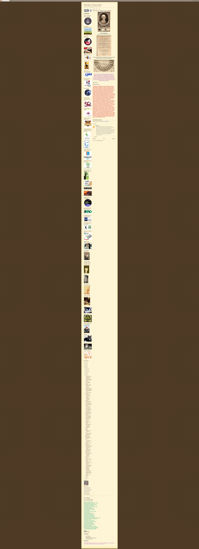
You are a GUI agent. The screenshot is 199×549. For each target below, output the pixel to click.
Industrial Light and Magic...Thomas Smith (88, 379)
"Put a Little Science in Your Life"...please (88, 471)
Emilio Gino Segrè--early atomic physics (88, 401)
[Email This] (102, 121)
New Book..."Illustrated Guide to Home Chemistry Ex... (88, 450)
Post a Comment (95, 136)
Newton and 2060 (87, 436)
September (87, 371)
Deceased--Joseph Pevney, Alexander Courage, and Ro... (88, 473)
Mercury (86, 485)
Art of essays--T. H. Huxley (87, 456)
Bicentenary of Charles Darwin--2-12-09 (88, 385)
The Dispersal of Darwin (89, 538)
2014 (85, 361)
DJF (96, 125)
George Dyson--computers (87, 387)
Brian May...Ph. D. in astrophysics (87, 444)
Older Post (113, 138)
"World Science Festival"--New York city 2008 (88, 465)
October (87, 370)
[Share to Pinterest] (108, 121)
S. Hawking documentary (88, 412)
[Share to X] (105, 121)
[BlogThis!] (104, 121)
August (86, 372)
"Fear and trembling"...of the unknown (88, 410)
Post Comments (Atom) (100, 140)
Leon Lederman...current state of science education (88, 447)
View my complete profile (87, 494)
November (87, 369)
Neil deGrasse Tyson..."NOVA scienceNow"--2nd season (88, 395)
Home (104, 138)
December (87, 368)
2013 (85, 362)
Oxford (86, 428)
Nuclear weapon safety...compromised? (88, 453)
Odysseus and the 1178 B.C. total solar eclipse (88, 403)
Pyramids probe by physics (87, 419)
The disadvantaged (87, 466)
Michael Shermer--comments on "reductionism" (87, 398)
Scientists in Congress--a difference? (88, 438)
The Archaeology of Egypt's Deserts (91, 537)
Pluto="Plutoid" (87, 434)
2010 (85, 365)
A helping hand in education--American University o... (88, 376)
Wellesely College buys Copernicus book (88, 418)
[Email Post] (101, 121)
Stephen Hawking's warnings (87, 421)
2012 (85, 363)
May (86, 476)
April (86, 477)
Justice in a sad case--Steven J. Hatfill (87, 382)
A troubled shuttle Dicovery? (87, 427)
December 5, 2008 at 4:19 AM (99, 134)
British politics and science (88, 445)
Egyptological (88, 535)
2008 (85, 367)
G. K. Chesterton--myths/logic (87, 455)
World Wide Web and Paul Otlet (88, 414)
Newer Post (94, 138)
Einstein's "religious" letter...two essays (87, 407)
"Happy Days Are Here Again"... (88, 461)
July (86, 373)
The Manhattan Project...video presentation (87, 468)
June (86, 374)
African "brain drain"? (88, 411)
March (86, 478)
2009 (85, 366)
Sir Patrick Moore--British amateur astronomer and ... (88, 391)
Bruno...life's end (87, 435)
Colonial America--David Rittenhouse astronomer (88, 463)
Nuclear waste (87, 400)
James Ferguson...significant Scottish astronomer (88, 433)
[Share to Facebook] (106, 121)
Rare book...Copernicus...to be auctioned (88, 440)
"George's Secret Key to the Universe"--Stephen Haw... (88, 425)
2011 (85, 364)
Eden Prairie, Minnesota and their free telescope (88, 388)
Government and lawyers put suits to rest (88, 393)
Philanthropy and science (88, 451)
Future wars (86, 383)
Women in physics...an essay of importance (88, 416)
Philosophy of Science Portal (93, 5)
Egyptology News (88, 536)
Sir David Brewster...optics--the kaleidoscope (88, 430)
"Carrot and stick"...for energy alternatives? (88, 408)
